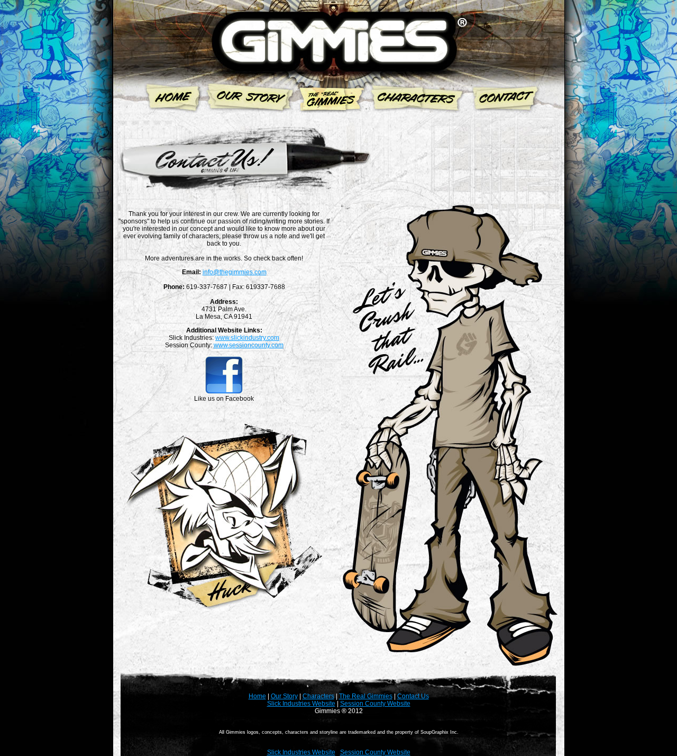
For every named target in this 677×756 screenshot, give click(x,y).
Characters (318, 696)
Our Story (284, 696)
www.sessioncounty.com (248, 345)
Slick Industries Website (301, 703)
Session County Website (375, 703)
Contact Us (413, 696)
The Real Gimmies (365, 696)
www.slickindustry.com (247, 337)
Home (257, 696)
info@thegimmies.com (235, 272)
